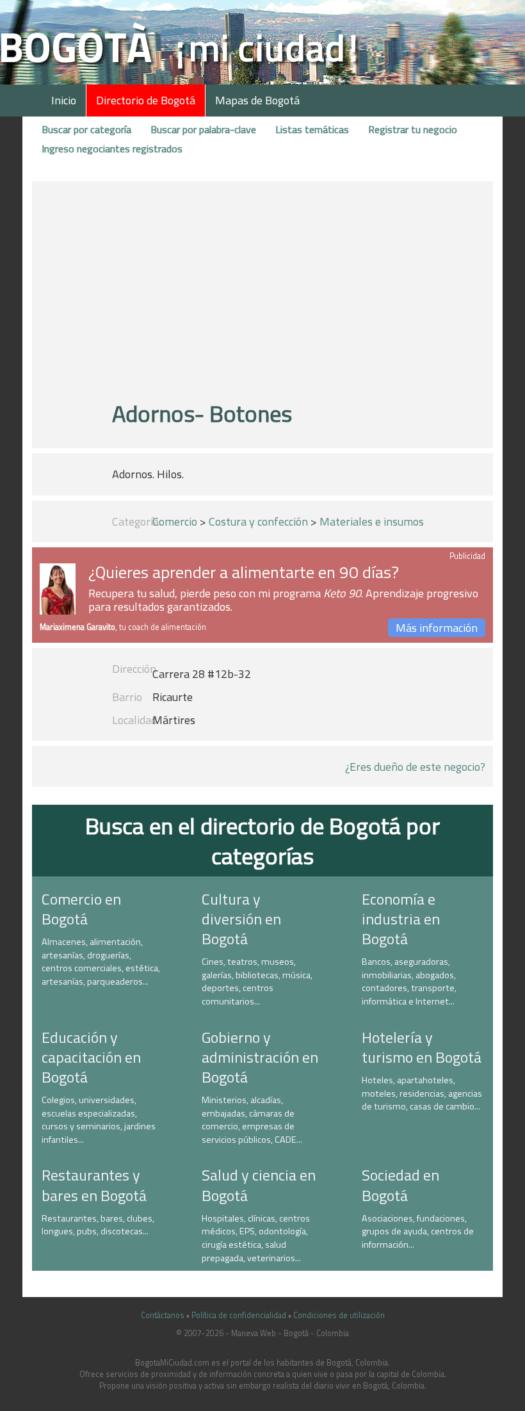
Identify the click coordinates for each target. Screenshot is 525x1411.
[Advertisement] (262, 296)
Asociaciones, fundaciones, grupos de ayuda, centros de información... (418, 1231)
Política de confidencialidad (238, 1315)
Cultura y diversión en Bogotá (241, 918)
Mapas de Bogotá (257, 100)
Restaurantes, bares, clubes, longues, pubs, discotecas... (98, 1225)
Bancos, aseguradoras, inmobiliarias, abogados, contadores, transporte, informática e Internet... (409, 981)
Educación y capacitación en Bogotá (91, 1057)
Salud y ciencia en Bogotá (259, 1184)
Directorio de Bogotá (145, 100)
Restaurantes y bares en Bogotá (94, 1184)
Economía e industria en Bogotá (401, 918)
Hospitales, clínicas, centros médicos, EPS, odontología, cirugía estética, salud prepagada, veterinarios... (256, 1238)
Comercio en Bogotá (81, 908)
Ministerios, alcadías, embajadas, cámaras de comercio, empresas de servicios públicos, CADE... (252, 1120)
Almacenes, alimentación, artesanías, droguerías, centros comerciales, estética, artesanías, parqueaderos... (101, 961)
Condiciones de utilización (339, 1315)
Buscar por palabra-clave (203, 129)
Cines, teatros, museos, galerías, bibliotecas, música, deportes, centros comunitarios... (257, 981)
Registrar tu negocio (412, 129)
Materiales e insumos (371, 521)
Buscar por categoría (86, 129)
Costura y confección (258, 521)
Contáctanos (162, 1315)
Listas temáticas (312, 129)
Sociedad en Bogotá (400, 1184)
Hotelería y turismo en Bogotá (421, 1047)
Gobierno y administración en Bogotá (260, 1057)
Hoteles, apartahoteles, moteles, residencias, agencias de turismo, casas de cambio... (422, 1093)
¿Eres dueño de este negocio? (415, 766)
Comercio (174, 521)
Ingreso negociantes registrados (112, 148)
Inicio (63, 100)
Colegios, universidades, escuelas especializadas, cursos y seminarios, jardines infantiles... (99, 1120)
